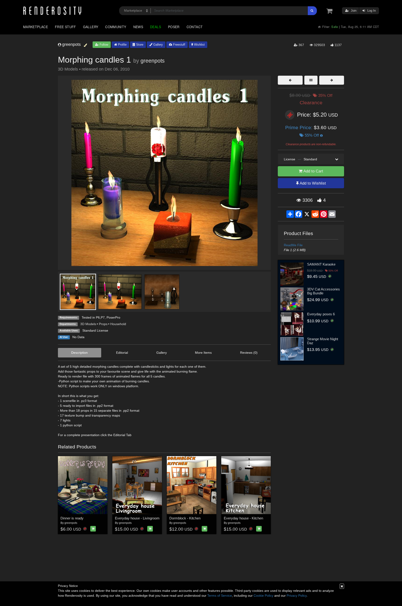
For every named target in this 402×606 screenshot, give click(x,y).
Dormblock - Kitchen (185, 518)
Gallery (90, 26)
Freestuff (178, 44)
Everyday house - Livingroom (137, 518)
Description (79, 352)
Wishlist (199, 44)
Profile (122, 44)
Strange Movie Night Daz (322, 341)
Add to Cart (312, 171)
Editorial (122, 352)
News (138, 26)
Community (115, 26)
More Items (203, 352)
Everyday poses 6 (321, 314)
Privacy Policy (297, 595)
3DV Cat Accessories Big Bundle (323, 291)
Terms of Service (219, 595)
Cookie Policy (263, 595)
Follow (103, 44)
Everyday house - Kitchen (243, 518)
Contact (195, 26)
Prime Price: (299, 127)
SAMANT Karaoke (321, 264)
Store (139, 44)
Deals (155, 26)
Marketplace (35, 26)
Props (103, 324)
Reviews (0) (249, 352)
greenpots (153, 61)
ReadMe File (293, 245)
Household (118, 324)
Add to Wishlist (312, 183)
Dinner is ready (72, 518)
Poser (174, 26)
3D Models (88, 324)
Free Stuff (65, 26)
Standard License (95, 330)
